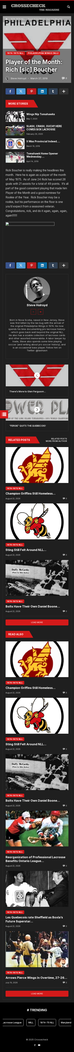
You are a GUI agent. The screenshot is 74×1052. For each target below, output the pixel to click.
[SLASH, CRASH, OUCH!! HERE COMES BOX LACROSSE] (15, 130)
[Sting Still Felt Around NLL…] (37, 522)
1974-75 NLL (41, 1022)
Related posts (59, 439)
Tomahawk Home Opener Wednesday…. (42, 155)
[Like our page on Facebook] (35, 1045)
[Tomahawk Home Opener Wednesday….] (15, 157)
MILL (25, 1022)
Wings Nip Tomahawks (40, 114)
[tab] (59, 439)
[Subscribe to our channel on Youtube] (39, 1045)
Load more (37, 622)
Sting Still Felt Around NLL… (26, 550)
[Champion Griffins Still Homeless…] (37, 465)
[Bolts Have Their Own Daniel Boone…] (37, 578)
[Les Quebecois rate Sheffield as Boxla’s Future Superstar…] (37, 889)
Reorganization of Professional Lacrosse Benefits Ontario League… (35, 859)
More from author (56, 441)
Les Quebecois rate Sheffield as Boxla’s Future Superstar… (34, 919)
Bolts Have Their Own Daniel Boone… (33, 606)
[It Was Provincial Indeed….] (15, 143)
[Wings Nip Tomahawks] (15, 116)
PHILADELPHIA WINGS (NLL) (43, 53)
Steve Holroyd (37, 305)
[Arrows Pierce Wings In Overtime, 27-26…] (37, 949)
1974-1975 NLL (18, 19)
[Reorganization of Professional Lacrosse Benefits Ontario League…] (37, 829)
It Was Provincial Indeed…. (43, 141)
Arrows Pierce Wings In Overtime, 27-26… (36, 977)
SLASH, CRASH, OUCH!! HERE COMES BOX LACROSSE (44, 128)
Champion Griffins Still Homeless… (31, 493)
